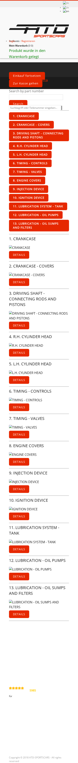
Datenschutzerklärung (28, 655)
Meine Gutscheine (25, 744)
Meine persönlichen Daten (31, 737)
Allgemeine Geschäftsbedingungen (28, 647)
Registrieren (28, 41)
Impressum (20, 669)
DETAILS (19, 255)
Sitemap (17, 676)
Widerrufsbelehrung (26, 662)
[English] (66, 11)
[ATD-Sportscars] (39, 31)
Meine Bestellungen (26, 717)
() (21, 45)
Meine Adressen (23, 731)
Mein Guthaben (23, 724)
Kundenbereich (23, 708)
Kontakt (17, 638)
